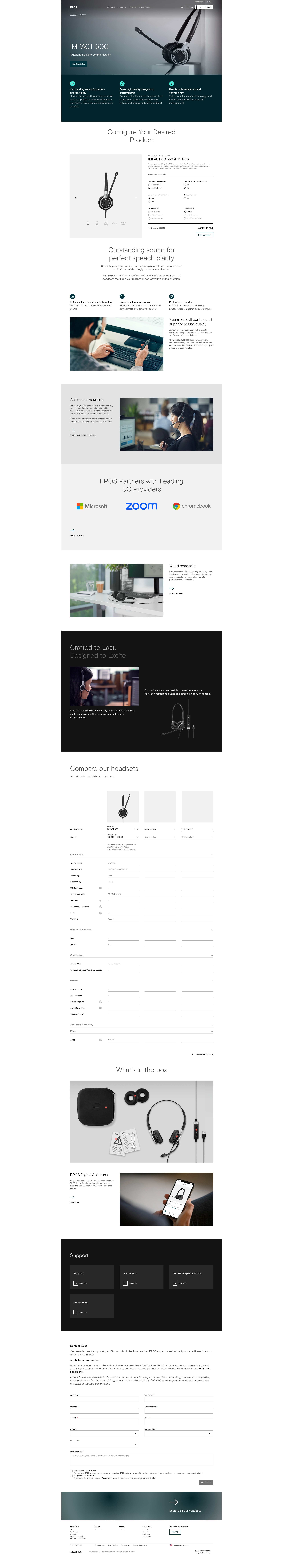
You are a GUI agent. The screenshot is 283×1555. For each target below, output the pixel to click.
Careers (73, 1534)
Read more (74, 1202)
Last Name (148, 1395)
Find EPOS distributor (78, 1538)
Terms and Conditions (140, 1545)
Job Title (73, 1418)
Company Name (150, 1406)
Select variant (111, 834)
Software (132, 7)
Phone (147, 1418)
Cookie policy (125, 1545)
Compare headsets (108, 1551)
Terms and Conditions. (109, 1478)
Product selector (94, 1551)
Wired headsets (176, 594)
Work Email (74, 1406)
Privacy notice (99, 1545)
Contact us (74, 1532)
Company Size (150, 1429)
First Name (74, 1395)
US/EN (210, 2)
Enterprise (199, 2)
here (155, 1478)
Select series (111, 826)
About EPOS (144, 7)
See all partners (77, 536)
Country (73, 1429)
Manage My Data (112, 1545)
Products (111, 7)
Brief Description (76, 1452)
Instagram (146, 1534)
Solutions (122, 7)
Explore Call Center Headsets (83, 435)
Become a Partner (101, 1530)
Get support (123, 1530)
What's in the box (122, 1551)
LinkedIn (146, 1530)
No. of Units (74, 1440)
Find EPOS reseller (77, 1536)
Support (132, 1551)
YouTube (146, 1532)
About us (73, 1530)
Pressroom (147, 1536)
